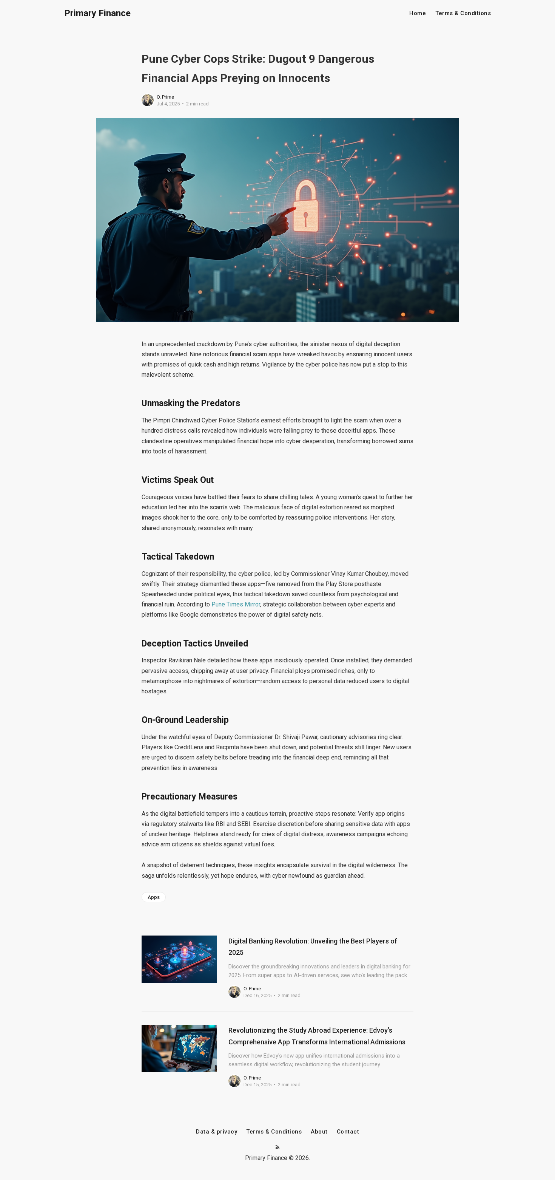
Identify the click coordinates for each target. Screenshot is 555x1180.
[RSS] (277, 1147)
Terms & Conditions (463, 13)
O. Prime (165, 97)
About (319, 1132)
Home (417, 13)
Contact (348, 1132)
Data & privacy (216, 1132)
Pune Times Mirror (235, 604)
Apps (154, 897)
